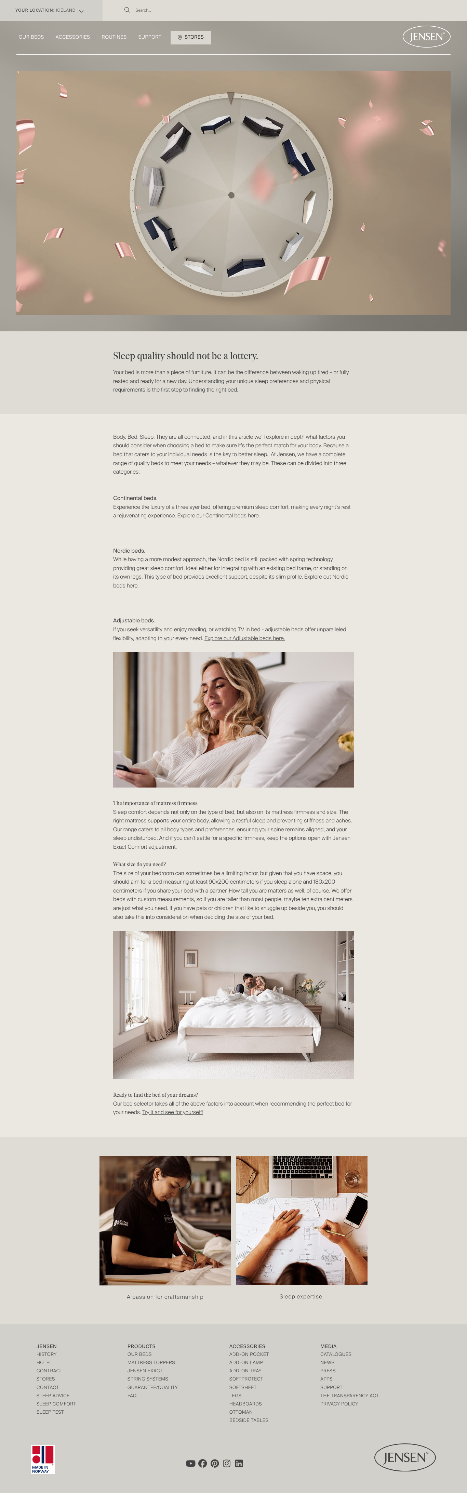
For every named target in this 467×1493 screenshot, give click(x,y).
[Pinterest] (215, 1463)
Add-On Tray (245, 1371)
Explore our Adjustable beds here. (244, 639)
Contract (50, 1371)
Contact (48, 1388)
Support (150, 37)
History (47, 1355)
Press (328, 1371)
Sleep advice (53, 1396)
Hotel (44, 1363)
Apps (326, 1379)
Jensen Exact (145, 1371)
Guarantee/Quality (153, 1388)
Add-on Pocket (249, 1355)
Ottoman (241, 1413)
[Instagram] (227, 1463)
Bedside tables (248, 1421)
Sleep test (50, 1413)
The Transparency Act (349, 1396)
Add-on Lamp (246, 1363)
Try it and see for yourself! (172, 1112)
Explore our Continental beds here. (218, 516)
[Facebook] (202, 1463)
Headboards (245, 1404)
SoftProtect (246, 1379)
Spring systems (148, 1379)
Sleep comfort (56, 1404)
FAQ (132, 1396)
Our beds (31, 37)
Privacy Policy (339, 1404)
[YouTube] (190, 1463)
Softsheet (243, 1388)
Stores (194, 37)
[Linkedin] (239, 1463)
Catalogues (335, 1355)
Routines (114, 37)
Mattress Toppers (151, 1363)
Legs (235, 1396)
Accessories (73, 37)
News (327, 1363)
